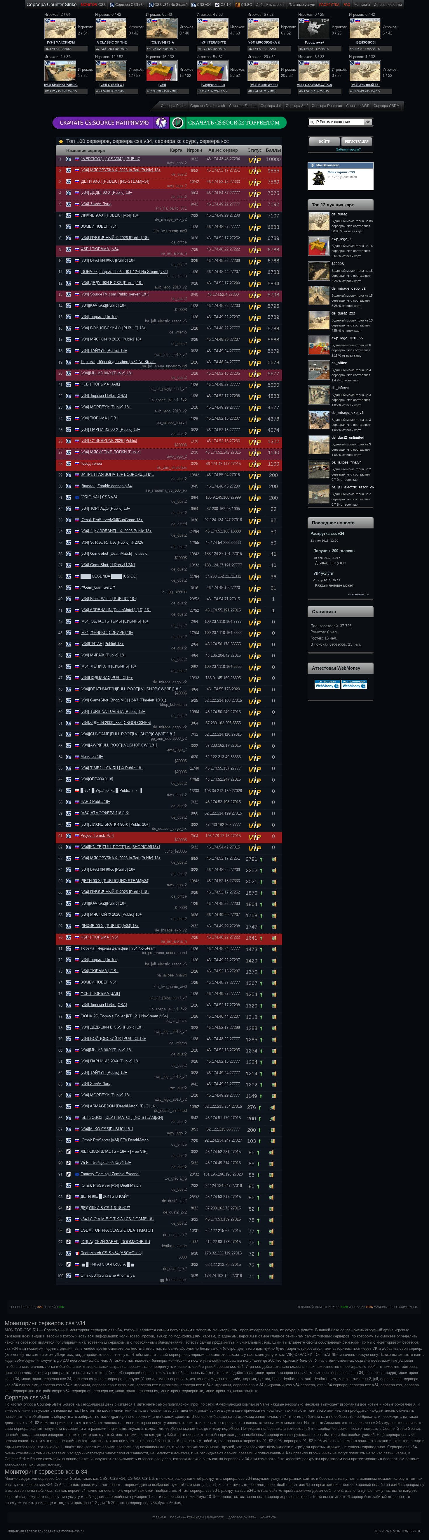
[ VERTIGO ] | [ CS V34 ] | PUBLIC (110, 159)
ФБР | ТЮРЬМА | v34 (99, 249)
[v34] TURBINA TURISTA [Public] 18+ (113, 711)
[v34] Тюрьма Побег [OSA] (104, 395)
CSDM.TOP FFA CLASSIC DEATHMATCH (117, 1230)
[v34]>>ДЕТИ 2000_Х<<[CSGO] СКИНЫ (116, 722)
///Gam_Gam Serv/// (98, 587)
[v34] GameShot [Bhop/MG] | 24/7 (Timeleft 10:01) (123, 700)
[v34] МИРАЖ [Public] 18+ (103, 655)
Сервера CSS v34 (129, 5)
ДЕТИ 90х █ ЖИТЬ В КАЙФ (105, 1196)
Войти (324, 141)
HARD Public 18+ (95, 801)
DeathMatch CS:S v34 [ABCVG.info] (112, 1253)
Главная (159, 1517)
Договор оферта (242, 1517)
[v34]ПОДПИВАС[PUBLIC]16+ (107, 677)
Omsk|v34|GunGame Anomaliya (108, 1275)
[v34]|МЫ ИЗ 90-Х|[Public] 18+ (107, 373)
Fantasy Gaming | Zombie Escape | (110, 1174)
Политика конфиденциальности (197, 1517)
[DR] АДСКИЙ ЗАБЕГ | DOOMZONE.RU (115, 1242)
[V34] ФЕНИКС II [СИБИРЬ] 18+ (109, 666)
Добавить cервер (270, 5)
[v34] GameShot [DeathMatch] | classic (114, 553)
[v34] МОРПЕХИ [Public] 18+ (106, 407)
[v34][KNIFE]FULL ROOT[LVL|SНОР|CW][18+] (120, 847)
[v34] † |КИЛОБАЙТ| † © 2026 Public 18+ (116, 531)
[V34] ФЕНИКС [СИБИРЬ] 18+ (107, 632)
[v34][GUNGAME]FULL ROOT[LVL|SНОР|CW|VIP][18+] (128, 734)
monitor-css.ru (72, 1531)
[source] (69, 159)
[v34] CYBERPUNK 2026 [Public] (109, 440)
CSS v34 (203, 5)
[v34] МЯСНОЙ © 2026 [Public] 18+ (111, 339)
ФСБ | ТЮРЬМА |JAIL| (100, 384)
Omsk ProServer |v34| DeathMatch (111, 1185)
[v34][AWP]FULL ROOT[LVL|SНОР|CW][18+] (119, 745)
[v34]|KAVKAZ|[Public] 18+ (103, 305)
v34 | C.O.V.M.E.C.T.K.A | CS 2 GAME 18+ (117, 1219)
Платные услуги (302, 5)
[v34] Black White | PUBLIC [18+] (109, 599)
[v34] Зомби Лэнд (96, 204)
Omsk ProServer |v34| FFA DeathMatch (115, 1140)
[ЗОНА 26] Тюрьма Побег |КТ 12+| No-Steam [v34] (124, 271)
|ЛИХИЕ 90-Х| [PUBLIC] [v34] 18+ (110, 215)
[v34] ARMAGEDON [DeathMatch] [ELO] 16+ (119, 1106)
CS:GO (246, 5)
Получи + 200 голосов (334, 551)
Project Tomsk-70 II (97, 835)
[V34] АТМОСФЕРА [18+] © (105, 813)
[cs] (69, 1151)
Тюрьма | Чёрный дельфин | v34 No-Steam (118, 361)
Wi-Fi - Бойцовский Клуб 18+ (106, 1162)
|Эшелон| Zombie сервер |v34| (106, 486)
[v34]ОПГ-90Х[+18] (97, 779)
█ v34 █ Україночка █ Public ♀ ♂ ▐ (111, 790)
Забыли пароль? (348, 149)
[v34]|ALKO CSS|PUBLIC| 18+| (107, 1129)
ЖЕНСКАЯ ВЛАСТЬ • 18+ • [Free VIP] (114, 1151)
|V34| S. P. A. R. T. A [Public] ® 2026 (112, 542)
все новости (358, 594)
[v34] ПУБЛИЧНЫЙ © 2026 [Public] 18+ (115, 238)
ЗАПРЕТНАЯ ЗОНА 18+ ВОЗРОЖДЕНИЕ (117, 474)
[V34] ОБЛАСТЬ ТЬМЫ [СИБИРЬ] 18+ (115, 621)
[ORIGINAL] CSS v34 (99, 497)
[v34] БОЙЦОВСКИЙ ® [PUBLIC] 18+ (113, 328)
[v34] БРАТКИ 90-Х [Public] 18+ (108, 260)
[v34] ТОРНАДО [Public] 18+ (105, 508)
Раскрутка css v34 (327, 533)
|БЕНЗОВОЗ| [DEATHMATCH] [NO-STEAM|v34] (122, 1117)
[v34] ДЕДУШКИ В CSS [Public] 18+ (112, 283)
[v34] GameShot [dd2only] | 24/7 (108, 565)
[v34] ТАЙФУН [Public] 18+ (104, 350)
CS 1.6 (225, 5)
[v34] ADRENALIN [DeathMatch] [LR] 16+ (116, 610)
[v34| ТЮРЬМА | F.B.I (99, 418)
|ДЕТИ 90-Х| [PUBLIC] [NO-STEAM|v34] (115, 181)
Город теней (315, 42)
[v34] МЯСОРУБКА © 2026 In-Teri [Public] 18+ (121, 170)
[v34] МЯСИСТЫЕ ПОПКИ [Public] (111, 452)
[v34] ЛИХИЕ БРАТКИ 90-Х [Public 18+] (115, 824)
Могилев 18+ (92, 756)
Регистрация (357, 141)
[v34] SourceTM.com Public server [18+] (115, 294)
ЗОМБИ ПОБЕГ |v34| (99, 226)
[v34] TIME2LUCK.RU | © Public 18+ (112, 768)
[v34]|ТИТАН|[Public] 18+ (102, 644)
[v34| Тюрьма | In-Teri (99, 316)
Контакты (362, 5)
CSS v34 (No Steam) (170, 5)
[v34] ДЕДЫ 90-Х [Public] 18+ (106, 192)
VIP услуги (323, 573)
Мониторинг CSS (341, 172)
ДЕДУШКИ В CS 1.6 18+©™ (105, 1208)
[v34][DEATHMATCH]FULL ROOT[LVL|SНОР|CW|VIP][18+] (131, 689)
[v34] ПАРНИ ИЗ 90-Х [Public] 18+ (110, 429)
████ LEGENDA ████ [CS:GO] (109, 576)
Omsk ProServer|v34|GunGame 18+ (112, 520)
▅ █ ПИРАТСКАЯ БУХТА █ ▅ (107, 1264)
